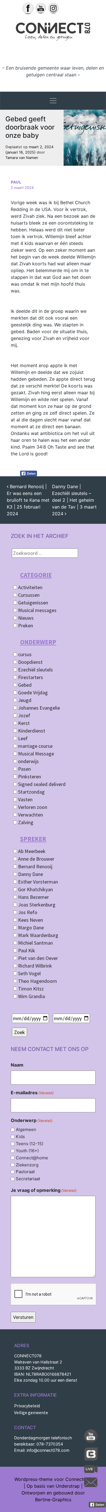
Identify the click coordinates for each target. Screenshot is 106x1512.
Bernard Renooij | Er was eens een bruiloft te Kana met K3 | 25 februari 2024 (28, 500)
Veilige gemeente (31, 1412)
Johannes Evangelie (38, 708)
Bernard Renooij (34, 866)
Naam (17, 1065)
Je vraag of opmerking (44, 1190)
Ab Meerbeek (31, 851)
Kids (20, 1136)
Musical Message (35, 753)
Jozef (23, 715)
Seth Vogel (29, 973)
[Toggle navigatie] (53, 101)
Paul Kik (26, 950)
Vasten (25, 799)
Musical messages (37, 610)
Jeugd (24, 700)
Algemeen (26, 1129)
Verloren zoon (32, 807)
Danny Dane (30, 874)
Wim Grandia (31, 996)
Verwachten (30, 814)
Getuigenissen (32, 602)
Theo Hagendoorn (37, 981)
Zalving (25, 822)
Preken (25, 625)
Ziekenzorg (27, 1165)
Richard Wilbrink (34, 965)
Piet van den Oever (37, 958)
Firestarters (30, 677)
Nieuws (25, 618)
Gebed (24, 685)
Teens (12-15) (29, 1143)
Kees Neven (30, 920)
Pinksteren (29, 776)
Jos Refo (27, 912)
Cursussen (28, 595)
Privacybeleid (27, 1405)
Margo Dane (30, 927)
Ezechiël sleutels (35, 669)
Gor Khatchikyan (35, 889)
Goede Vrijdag (32, 692)
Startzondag (31, 792)
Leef (22, 738)
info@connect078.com (48, 1450)
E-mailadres (32, 1092)
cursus (24, 654)
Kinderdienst (31, 730)
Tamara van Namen (21, 158)
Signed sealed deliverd (41, 784)
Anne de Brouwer (35, 859)
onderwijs (28, 761)
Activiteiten (29, 587)
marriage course (35, 746)
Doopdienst (30, 662)
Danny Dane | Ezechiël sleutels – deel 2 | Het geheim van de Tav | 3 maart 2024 (74, 500)
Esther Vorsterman (37, 881)
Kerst (23, 723)
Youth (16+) (27, 1150)
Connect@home (32, 1157)
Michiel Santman (35, 943)
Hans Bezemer (33, 897)
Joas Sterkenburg (36, 904)
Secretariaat (28, 1178)
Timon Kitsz (30, 988)
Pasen (24, 769)
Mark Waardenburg (37, 935)
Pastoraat (25, 1171)
